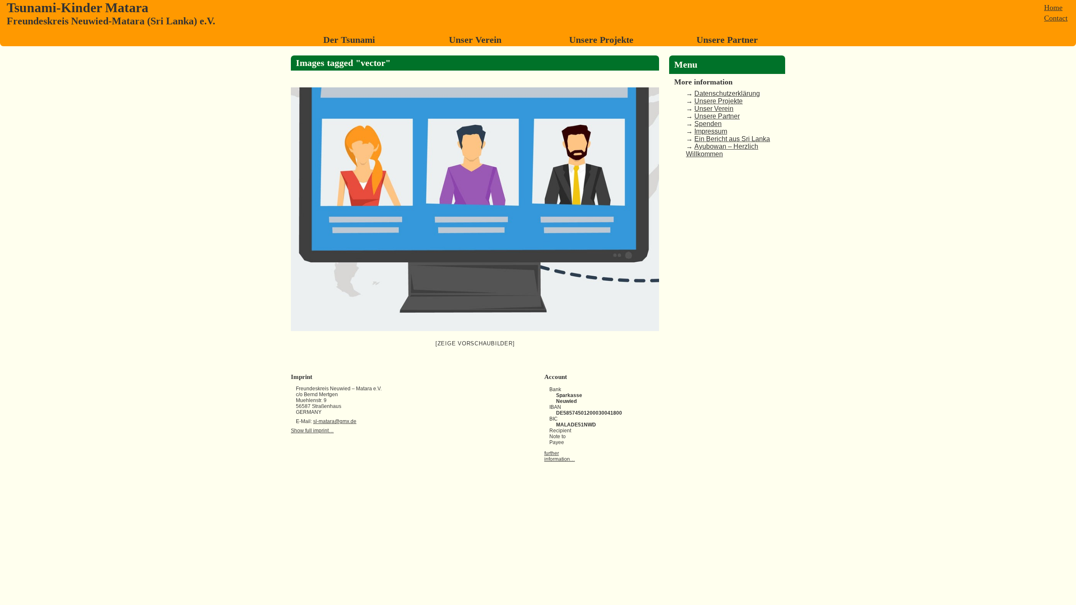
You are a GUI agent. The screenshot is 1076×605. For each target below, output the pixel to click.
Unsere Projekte (601, 39)
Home (1053, 7)
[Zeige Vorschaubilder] (475, 343)
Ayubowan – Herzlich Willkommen (722, 150)
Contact (1056, 18)
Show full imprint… (312, 431)
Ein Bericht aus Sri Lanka (732, 138)
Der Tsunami (349, 39)
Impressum (710, 131)
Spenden (708, 123)
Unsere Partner (727, 39)
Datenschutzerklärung (727, 93)
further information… (559, 456)
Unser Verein (475, 39)
